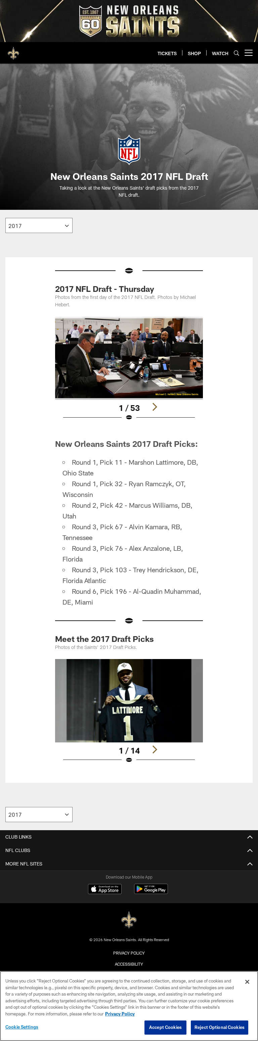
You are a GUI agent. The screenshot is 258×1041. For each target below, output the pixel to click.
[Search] (236, 52)
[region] (129, 1006)
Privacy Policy (129, 953)
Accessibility (129, 964)
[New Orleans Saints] (129, 920)
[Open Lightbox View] (129, 373)
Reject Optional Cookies (220, 1027)
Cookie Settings (21, 1027)
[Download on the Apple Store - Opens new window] (105, 889)
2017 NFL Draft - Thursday (104, 289)
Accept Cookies (165, 1027)
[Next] (154, 407)
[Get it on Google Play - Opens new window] (151, 892)
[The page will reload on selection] (39, 225)
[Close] (247, 981)
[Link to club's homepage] (13, 50)
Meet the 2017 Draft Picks (104, 639)
